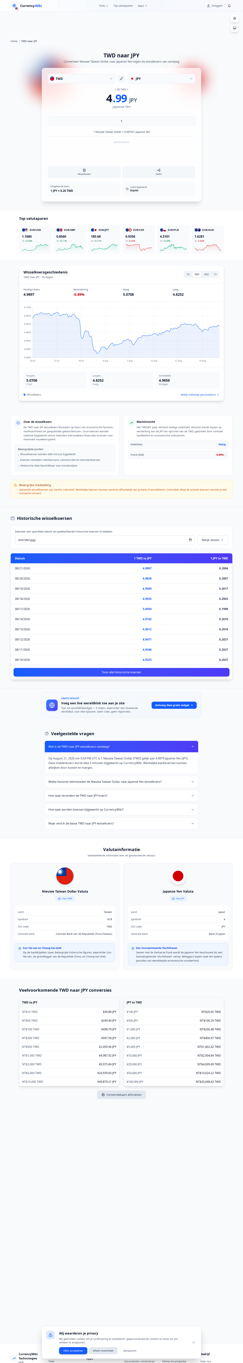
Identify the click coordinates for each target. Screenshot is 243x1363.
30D (197, 274)
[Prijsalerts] (229, 5)
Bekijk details (210, 540)
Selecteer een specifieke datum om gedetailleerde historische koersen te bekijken (63, 531)
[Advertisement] (121, 24)
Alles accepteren (73, 1350)
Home (13, 41)
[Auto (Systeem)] (235, 28)
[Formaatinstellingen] (235, 18)
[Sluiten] (193, 1342)
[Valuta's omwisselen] (121, 79)
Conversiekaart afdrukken (124, 1095)
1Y (215, 274)
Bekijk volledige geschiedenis (198, 394)
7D (188, 274)
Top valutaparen (123, 5)
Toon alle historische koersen (121, 672)
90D (206, 274)
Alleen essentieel (103, 1350)
